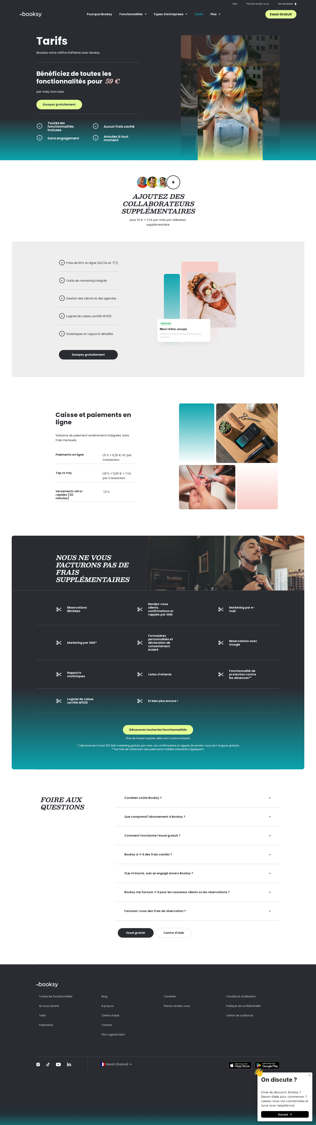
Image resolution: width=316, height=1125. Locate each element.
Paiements (46, 1025)
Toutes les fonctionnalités (55, 996)
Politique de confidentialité (243, 1006)
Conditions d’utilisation (241, 996)
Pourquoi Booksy (99, 14)
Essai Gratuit (281, 14)
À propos (107, 1006)
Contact (106, 1025)
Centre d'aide (173, 933)
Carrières (170, 996)
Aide (234, 4)
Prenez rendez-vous (177, 1006)
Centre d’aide (110, 1015)
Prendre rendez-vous (257, 4)
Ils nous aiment (49, 1006)
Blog (104, 996)
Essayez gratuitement (59, 104)
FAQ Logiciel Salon (113, 1034)
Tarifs (198, 14)
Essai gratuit (135, 933)
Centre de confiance (239, 1015)
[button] (133, 14)
